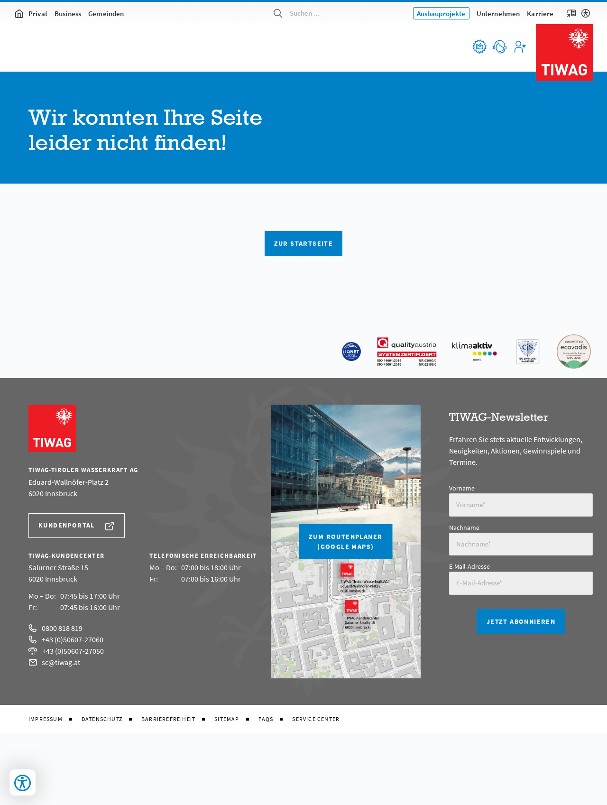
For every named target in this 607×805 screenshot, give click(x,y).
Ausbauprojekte (441, 13)
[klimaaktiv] (474, 351)
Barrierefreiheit (168, 719)
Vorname (462, 488)
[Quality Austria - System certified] (407, 351)
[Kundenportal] (519, 46)
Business (68, 13)
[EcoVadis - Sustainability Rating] (574, 351)
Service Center (316, 719)
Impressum (45, 719)
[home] (19, 13)
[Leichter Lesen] (571, 13)
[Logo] (564, 52)
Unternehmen (498, 13)
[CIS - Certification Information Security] (527, 351)
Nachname (464, 527)
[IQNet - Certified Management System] (351, 351)
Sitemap (226, 719)
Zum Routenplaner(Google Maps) (345, 541)
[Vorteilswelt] (479, 46)
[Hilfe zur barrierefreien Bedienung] (585, 13)
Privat (37, 13)
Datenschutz (102, 719)
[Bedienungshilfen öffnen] (22, 782)
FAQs (266, 719)
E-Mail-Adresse (469, 566)
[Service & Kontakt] (499, 46)
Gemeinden (106, 13)
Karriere (540, 13)
